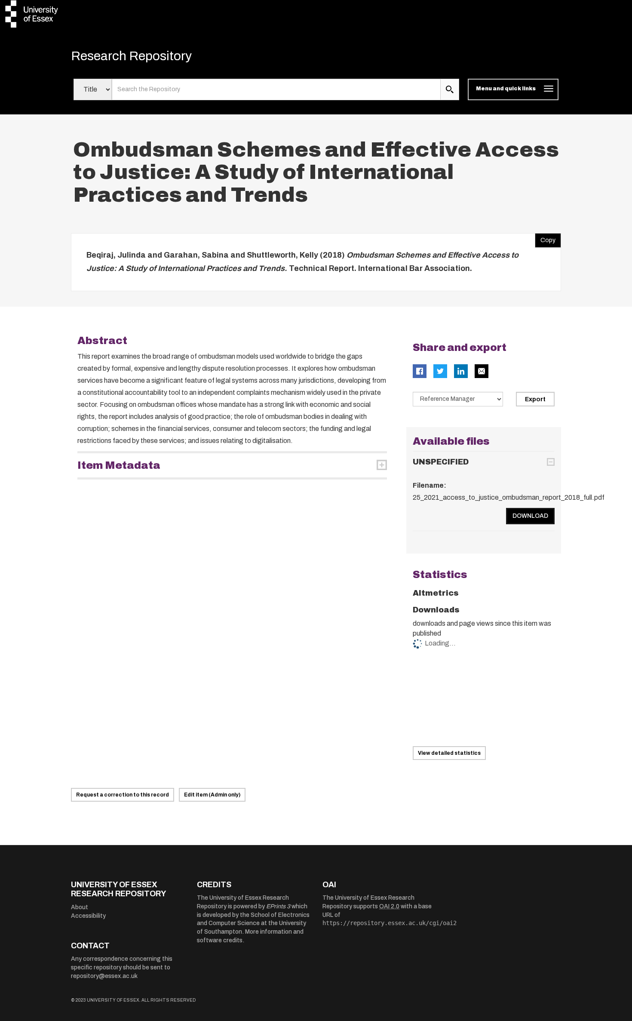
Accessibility (88, 916)
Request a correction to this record (122, 795)
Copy (545, 238)
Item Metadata (118, 465)
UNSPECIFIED (441, 462)
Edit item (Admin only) (212, 795)
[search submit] (449, 89)
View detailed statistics (449, 753)
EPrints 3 (278, 906)
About (79, 907)
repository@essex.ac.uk (104, 976)
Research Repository (131, 56)
